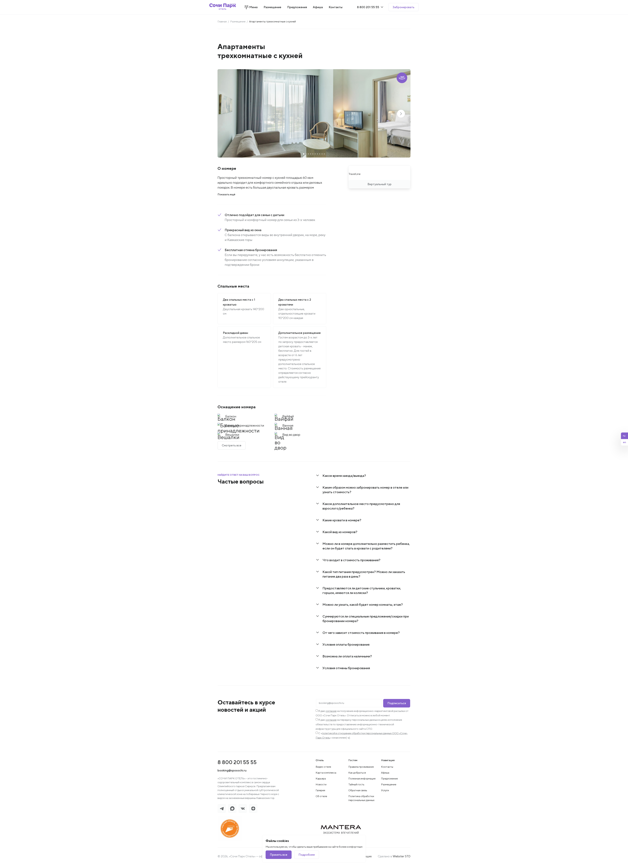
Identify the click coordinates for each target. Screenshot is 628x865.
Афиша (385, 772)
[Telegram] (222, 808)
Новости (321, 784)
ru (624, 435)
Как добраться (357, 772)
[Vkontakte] (242, 808)
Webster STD (401, 856)
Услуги (385, 790)
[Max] (232, 808)
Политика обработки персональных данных (361, 798)
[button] (401, 114)
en (624, 442)
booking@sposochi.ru (232, 770)
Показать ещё (226, 194)
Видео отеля (323, 766)
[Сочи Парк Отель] (222, 7)
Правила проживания (361, 766)
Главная (222, 21)
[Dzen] (253, 808)
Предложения (389, 778)
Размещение (237, 21)
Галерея (320, 790)
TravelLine (354, 174)
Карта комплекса (326, 772)
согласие (331, 711)
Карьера (321, 778)
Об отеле (321, 796)
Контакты (387, 766)
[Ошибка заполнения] (349, 703)
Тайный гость (356, 784)
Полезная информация (361, 778)
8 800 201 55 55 (237, 762)
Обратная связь (357, 790)
